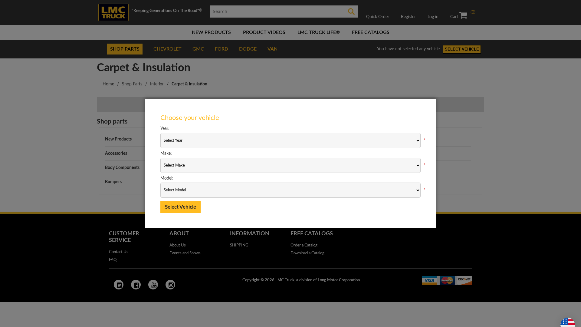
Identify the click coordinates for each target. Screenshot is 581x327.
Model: (166, 178)
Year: (164, 129)
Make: (166, 153)
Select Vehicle (180, 207)
